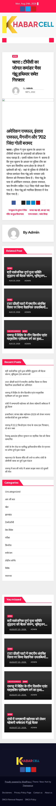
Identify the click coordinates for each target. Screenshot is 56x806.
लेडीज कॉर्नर (10, 560)
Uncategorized (14, 331)
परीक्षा (7, 537)
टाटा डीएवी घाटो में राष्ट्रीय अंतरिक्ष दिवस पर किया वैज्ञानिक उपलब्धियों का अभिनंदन (26, 307)
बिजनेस (8, 545)
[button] (46, 40)
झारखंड (15, 56)
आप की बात (10, 499)
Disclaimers (7, 793)
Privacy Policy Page (22, 793)
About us (48, 793)
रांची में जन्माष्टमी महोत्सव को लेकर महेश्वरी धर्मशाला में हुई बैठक (26, 721)
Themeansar (28, 786)
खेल (6, 507)
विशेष (7, 568)
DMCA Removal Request (12, 799)
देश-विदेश (9, 530)
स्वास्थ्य (8, 576)
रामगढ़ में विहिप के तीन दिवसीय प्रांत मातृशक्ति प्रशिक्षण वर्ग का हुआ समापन (27, 338)
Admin (29, 88)
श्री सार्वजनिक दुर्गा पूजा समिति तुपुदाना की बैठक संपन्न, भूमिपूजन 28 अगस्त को (25, 275)
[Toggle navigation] (51, 40)
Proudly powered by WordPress (18, 782)
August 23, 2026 (18, 629)
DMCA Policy (30, 799)
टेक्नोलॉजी (9, 522)
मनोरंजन (8, 553)
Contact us (38, 793)
